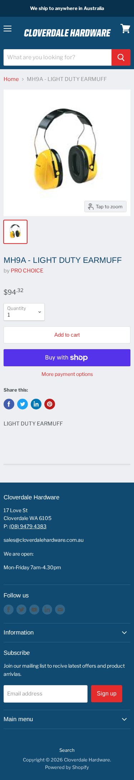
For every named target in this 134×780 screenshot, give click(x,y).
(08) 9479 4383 (27, 526)
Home (11, 79)
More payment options (67, 374)
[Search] (120, 57)
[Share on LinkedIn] (36, 404)
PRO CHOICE (27, 270)
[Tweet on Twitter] (22, 404)
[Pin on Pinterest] (49, 404)
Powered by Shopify (67, 767)
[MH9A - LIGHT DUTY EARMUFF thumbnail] (15, 231)
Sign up (106, 693)
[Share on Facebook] (9, 404)
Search (67, 750)
